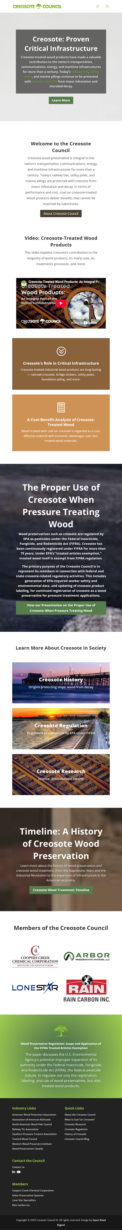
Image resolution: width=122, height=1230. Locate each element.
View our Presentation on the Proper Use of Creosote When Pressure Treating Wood (61, 608)
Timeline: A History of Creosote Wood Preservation (61, 843)
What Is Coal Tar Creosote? (80, 1119)
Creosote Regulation (76, 1129)
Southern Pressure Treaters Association (34, 1134)
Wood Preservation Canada (27, 1148)
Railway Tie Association (25, 1129)
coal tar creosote (44, 81)
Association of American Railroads (31, 1119)
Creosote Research (75, 1124)
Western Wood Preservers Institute (32, 1143)
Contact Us (18, 1167)
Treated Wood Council (24, 1138)
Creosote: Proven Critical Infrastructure (61, 43)
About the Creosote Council (80, 1114)
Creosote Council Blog (77, 1138)
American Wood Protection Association (34, 1114)
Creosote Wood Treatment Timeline (61, 890)
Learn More (61, 100)
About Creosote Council (60, 213)
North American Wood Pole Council (32, 1124)
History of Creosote (75, 1134)
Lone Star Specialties (24, 1200)
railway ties (79, 72)
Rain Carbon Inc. (21, 1205)
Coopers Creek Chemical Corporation (33, 1190)
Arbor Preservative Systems (28, 1195)
